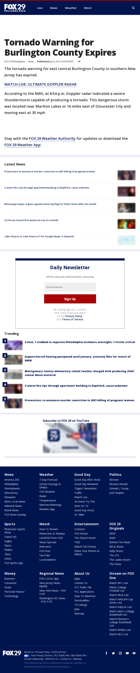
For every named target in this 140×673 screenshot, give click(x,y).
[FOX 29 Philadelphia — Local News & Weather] (16, 7)
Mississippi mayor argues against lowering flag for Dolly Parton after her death (50, 204)
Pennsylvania (12, 488)
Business (9, 578)
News (31, 61)
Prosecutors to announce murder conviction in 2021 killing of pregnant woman (49, 171)
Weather (46, 474)
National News (13, 506)
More (87, 8)
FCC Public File (83, 587)
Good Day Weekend (86, 484)
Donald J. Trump (119, 488)
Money (9, 573)
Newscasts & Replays (52, 533)
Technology (11, 596)
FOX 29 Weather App (22, 144)
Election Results (118, 484)
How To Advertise (85, 596)
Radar (42, 496)
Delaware (10, 497)
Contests (79, 529)
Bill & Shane (116, 546)
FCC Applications (84, 591)
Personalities (82, 600)
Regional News (51, 573)
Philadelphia (11, 484)
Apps (77, 578)
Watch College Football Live (117, 589)
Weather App (47, 509)
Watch (44, 524)
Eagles (8, 541)
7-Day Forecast (48, 479)
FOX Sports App (13, 563)
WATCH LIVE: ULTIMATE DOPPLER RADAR (40, 84)
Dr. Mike (79, 514)
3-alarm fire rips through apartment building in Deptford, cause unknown (46, 187)
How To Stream (48, 529)
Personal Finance (14, 591)
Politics (115, 474)
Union (7, 558)
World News (11, 510)
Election (114, 479)
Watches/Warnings (50, 504)
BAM (112, 538)
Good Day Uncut (84, 510)
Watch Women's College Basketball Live (120, 622)
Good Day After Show (87, 479)
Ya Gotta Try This (84, 501)
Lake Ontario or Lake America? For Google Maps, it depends (39, 236)
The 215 (114, 555)
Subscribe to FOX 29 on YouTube (66, 421)
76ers (7, 554)
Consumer (10, 583)
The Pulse (115, 564)
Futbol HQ (10, 536)
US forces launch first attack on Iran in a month (31, 220)
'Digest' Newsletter (85, 488)
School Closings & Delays (50, 485)
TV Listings (80, 604)
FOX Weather (47, 491)
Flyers (7, 545)
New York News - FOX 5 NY (52, 592)
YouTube (44, 555)
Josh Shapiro (116, 492)
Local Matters (47, 559)
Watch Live (80, 497)
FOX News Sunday (15, 514)
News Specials (47, 542)
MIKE (112, 533)
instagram (120, 653)
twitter (113, 653)
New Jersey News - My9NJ (50, 584)
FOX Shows (81, 533)
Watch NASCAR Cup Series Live (121, 601)
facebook (106, 653)
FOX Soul (44, 551)
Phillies (8, 550)
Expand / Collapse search (133, 8)
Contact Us (81, 583)
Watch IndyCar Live (120, 607)
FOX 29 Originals (116, 526)
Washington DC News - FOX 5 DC (52, 599)
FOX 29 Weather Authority (52, 138)
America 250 (11, 479)
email (134, 653)
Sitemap (79, 613)
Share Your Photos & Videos (86, 552)
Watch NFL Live (118, 583)
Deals (7, 587)
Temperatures (47, 500)
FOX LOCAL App (49, 578)
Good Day (82, 474)
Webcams (45, 546)
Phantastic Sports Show (14, 530)
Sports (9, 524)
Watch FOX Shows (85, 546)
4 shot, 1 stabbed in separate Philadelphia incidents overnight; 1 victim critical (80, 342)
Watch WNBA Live (120, 630)
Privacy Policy (73, 316)
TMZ (77, 542)
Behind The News (119, 542)
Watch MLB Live (119, 595)
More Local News (14, 501)
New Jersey (11, 492)
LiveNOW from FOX (51, 538)
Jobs (76, 609)
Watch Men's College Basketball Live (121, 613)
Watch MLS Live (118, 634)
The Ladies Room (119, 559)
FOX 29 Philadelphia (14, 61)
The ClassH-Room (85, 538)
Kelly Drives (116, 551)
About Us (82, 573)
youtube (127, 653)
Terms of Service (72, 319)
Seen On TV (81, 506)
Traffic (78, 492)
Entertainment (86, 524)
